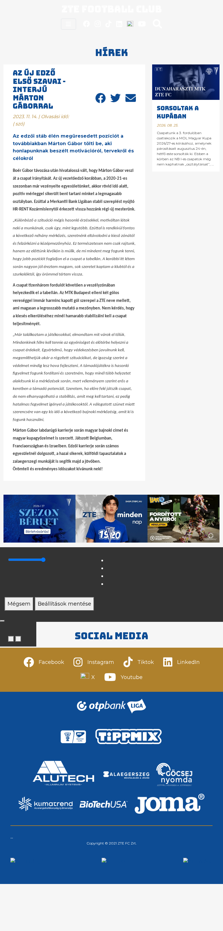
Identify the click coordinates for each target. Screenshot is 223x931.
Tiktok (145, 662)
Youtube (132, 677)
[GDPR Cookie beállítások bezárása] (2, 621)
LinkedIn (188, 662)
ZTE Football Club (112, 9)
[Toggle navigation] (68, 24)
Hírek (111, 52)
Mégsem (19, 604)
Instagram (100, 662)
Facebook (51, 662)
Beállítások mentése (64, 604)
